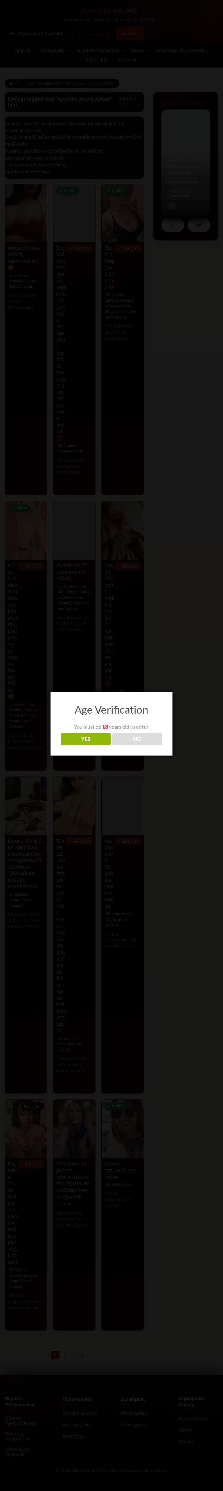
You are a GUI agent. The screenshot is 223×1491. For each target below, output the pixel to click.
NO (137, 739)
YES (85, 739)
